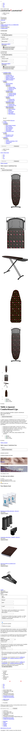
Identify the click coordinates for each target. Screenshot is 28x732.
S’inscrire (15, 708)
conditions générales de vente (16, 658)
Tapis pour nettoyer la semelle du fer (8, 563)
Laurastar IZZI (11, 99)
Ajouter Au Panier (4, 513)
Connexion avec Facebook (9, 47)
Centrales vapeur (9, 90)
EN (4, 6)
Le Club (5, 132)
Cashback (8, 143)
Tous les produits (9, 83)
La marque (5, 122)
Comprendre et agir (10, 131)
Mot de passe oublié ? (6, 44)
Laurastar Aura (9, 75)
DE (4, 4)
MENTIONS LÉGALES (6, 728)
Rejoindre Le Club (9, 135)
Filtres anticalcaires (10, 106)
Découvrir (12, 120)
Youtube (5, 724)
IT (3, 5)
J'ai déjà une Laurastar (6, 626)
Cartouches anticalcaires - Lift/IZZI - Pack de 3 (10, 537)
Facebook (5, 723)
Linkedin (5, 725)
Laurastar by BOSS (10, 76)
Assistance (5, 137)
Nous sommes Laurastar (11, 125)
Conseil (7, 139)
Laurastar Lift (11, 95)
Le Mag (4, 121)
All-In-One (8, 84)
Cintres (2, 589)
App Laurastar (9, 142)
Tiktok (4, 722)
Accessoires (10, 112)
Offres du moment (9, 79)
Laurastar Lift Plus (12, 94)
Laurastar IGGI (11, 100)
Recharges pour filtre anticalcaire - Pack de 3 (10, 511)
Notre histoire (8, 130)
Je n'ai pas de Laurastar (6, 623)
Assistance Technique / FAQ (12, 141)
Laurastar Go (11, 89)
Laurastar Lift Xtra (12, 93)
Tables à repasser (11, 109)
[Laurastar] (14, 11)
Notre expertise (9, 126)
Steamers (7, 96)
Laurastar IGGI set (12, 105)
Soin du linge (11, 111)
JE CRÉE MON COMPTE (7, 35)
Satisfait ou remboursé (10, 78)
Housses (10, 110)
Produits (5, 80)
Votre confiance (9, 128)
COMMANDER (4, 25)
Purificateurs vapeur (10, 101)
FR (3, 3)
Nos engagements (9, 127)
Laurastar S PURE (12, 88)
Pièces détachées (11, 113)
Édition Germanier (9, 77)
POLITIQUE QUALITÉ (8, 696)
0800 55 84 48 (6, 699)
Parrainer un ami (9, 136)
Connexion (3, 20)
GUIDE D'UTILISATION (8, 697)
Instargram (5, 721)
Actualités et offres (7, 72)
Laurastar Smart (11, 87)
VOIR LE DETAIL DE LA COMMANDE (10, 24)
